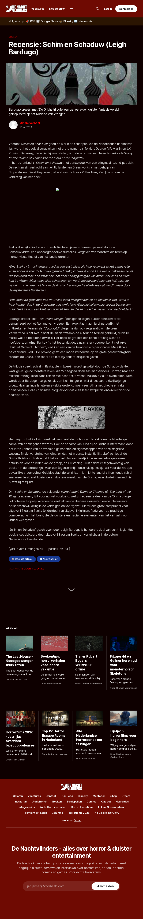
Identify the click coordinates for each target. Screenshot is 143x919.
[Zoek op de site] (97, 9)
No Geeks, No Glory (107, 812)
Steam (126, 796)
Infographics (27, 807)
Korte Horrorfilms (82, 807)
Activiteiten (39, 801)
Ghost (77, 820)
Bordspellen (74, 801)
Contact (51, 796)
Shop (113, 796)
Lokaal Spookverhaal (111, 807)
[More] (71, 9)
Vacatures (37, 8)
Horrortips (122, 801)
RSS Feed (67, 796)
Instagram (21, 801)
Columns (57, 812)
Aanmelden (126, 8)
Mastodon (99, 796)
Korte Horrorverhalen (53, 807)
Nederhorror (57, 8)
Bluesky (83, 796)
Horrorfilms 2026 (79, 812)
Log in (108, 8)
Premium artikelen (35, 812)
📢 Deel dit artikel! (22, 559)
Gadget (106, 801)
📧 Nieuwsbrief (48, 559)
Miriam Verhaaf (30, 123)
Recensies (38, 568)
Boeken (13, 36)
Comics (91, 801)
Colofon (18, 796)
